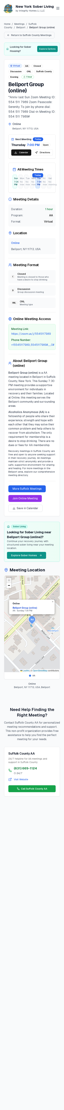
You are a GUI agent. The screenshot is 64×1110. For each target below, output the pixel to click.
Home (7, 24)
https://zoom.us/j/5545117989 (31, 333)
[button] (32, 620)
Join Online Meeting (25, 498)
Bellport (20, 27)
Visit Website (21, 779)
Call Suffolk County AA (34, 788)
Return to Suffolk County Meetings (31, 35)
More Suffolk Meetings (27, 488)
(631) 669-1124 (25, 768)
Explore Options (47, 49)
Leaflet (25, 670)
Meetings (19, 24)
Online (15, 243)
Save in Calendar (27, 508)
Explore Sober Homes (24, 555)
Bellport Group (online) (25, 607)
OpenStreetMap (40, 670)
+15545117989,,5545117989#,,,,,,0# (32, 344)
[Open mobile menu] (57, 8)
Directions (45, 152)
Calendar (23, 152)
